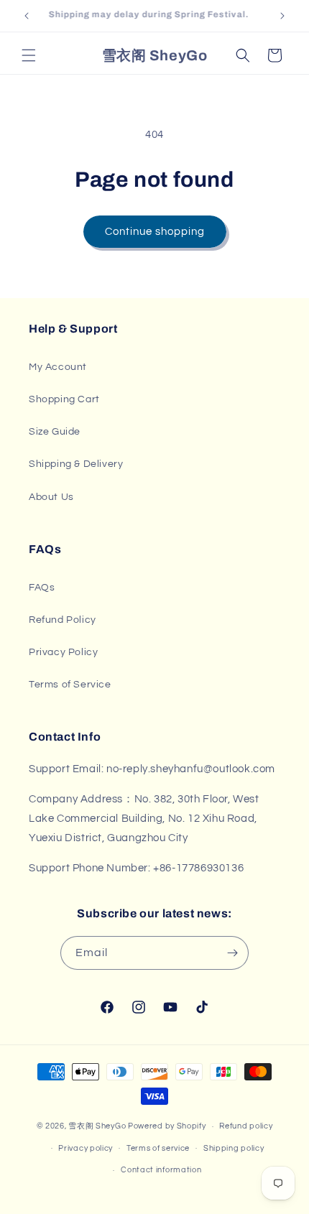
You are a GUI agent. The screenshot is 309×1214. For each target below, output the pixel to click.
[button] (29, 55)
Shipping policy (233, 1148)
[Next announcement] (282, 16)
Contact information (161, 1170)
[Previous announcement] (26, 16)
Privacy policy (85, 1148)
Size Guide (54, 432)
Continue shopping (155, 231)
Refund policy (245, 1126)
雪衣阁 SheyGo (97, 1126)
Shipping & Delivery (76, 464)
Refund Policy (62, 620)
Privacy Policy (63, 652)
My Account (58, 367)
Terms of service (158, 1148)
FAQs (42, 588)
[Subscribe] (232, 953)
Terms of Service (70, 685)
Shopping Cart (64, 399)
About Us (51, 497)
